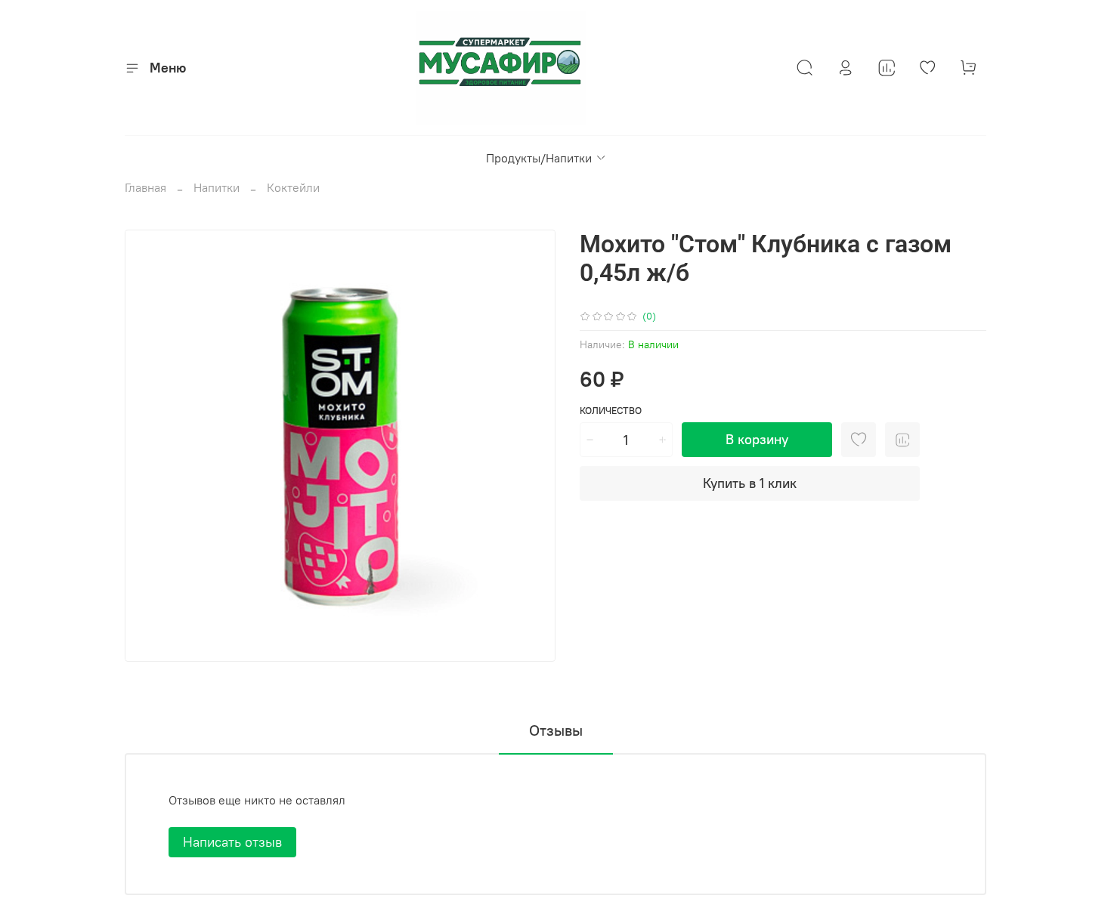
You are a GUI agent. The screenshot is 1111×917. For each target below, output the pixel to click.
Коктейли (293, 187)
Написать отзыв (232, 842)
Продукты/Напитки (539, 157)
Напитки (216, 187)
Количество (611, 410)
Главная (145, 187)
